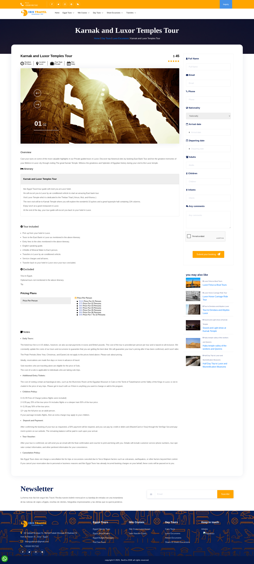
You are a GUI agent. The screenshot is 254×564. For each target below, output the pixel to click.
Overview (26, 152)
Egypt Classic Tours (101, 529)
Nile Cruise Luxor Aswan (139, 529)
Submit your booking (206, 254)
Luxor (41, 64)
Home (57, 13)
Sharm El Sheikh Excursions (177, 542)
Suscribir (225, 494)
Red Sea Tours (99, 542)
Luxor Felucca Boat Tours (215, 285)
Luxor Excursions (120, 38)
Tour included (31, 226)
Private (57, 64)
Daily (73, 64)
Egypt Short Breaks (101, 533)
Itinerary (28, 168)
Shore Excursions (114, 13)
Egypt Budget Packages (103, 538)
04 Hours (28, 64)
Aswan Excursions (173, 538)
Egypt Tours (67, 13)
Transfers (130, 13)
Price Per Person (84, 298)
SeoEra (124, 560)
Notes (26, 332)
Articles (204, 529)
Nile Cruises (83, 13)
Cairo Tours (170, 529)
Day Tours (97, 13)
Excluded (28, 269)
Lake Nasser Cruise (137, 533)
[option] (100, 106)
